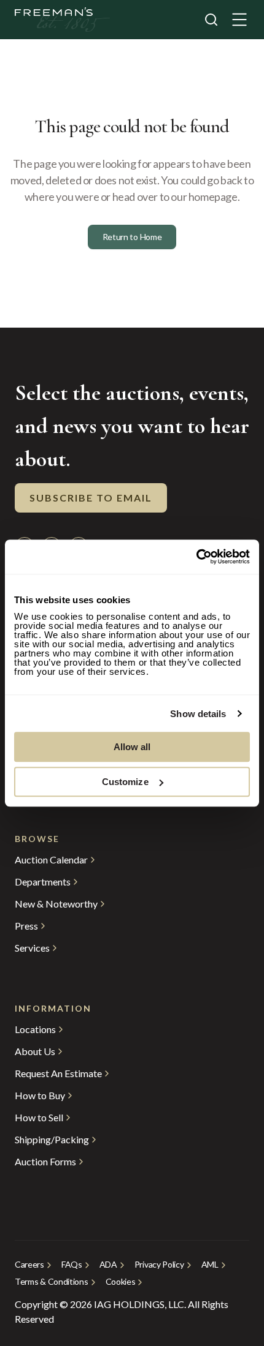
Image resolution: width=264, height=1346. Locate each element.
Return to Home (132, 236)
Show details (198, 713)
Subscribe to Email (90, 497)
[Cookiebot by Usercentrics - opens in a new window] (196, 557)
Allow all (132, 747)
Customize (125, 781)
